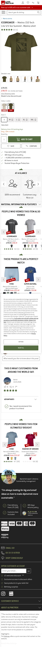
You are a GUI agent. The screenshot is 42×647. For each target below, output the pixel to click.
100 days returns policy (14, 155)
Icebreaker (7, 22)
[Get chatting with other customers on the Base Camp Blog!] (13, 594)
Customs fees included (13, 513)
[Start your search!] (38, 12)
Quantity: (4, 134)
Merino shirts (7, 18)
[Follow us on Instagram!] (5, 594)
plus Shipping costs (8, 93)
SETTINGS (21, 342)
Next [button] (38, 184)
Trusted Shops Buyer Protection (17, 163)
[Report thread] (16, 387)
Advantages (9, 399)
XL (24, 119)
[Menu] (3, 12)
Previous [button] (3, 184)
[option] (21, 51)
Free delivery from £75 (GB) (15, 152)
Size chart (4, 125)
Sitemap (7, 636)
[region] (21, 323)
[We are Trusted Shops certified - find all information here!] (24, 513)
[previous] (3, 232)
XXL (32, 119)
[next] (38, 232)
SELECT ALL (21, 348)
